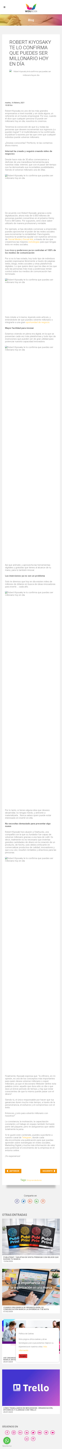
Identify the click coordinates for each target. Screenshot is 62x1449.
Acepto (23, 1356)
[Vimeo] (47, 1435)
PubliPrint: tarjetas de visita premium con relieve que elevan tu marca (31, 1258)
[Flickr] (28, 1441)
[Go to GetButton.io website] (7, 1446)
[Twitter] (24, 1203)
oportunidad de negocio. (37, 322)
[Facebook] (18, 1203)
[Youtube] (53, 1435)
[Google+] (31, 1203)
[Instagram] (15, 1435)
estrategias (34, 242)
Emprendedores (34, 1180)
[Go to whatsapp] (7, 1440)
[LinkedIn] (37, 1203)
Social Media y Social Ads (20, 239)
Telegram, (27, 1137)
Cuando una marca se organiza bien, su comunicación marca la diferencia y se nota (26, 1308)
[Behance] (40, 1435)
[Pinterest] (34, 1441)
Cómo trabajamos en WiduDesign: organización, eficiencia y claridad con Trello (28, 1409)
